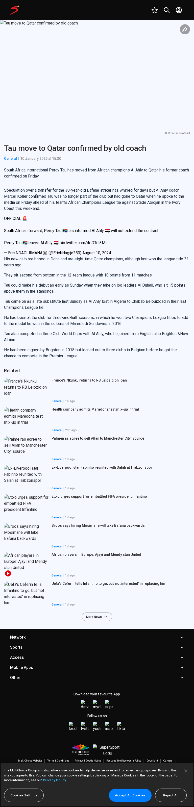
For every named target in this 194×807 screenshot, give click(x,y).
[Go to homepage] (14, 10)
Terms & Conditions (58, 760)
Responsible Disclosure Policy (123, 760)
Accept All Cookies (130, 795)
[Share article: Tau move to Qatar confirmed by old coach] (185, 29)
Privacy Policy (54, 780)
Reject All (171, 795)
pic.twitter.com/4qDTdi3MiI (84, 242)
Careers (168, 760)
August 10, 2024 (96, 252)
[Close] (185, 770)
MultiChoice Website (30, 760)
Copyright (152, 760)
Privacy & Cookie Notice (88, 760)
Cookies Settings (23, 795)
